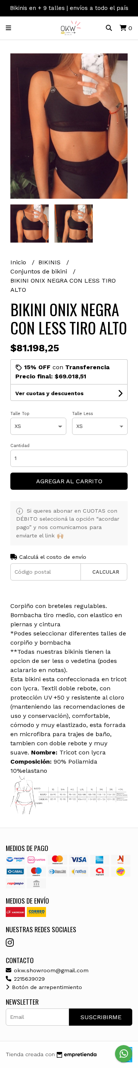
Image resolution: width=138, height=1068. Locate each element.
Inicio (19, 262)
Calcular (105, 572)
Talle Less (82, 413)
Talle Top (20, 413)
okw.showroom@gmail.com (50, 970)
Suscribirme (101, 1017)
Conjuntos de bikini (39, 271)
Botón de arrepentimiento (46, 987)
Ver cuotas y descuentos (49, 393)
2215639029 (28, 979)
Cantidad (20, 445)
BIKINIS (50, 262)
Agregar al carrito (69, 481)
